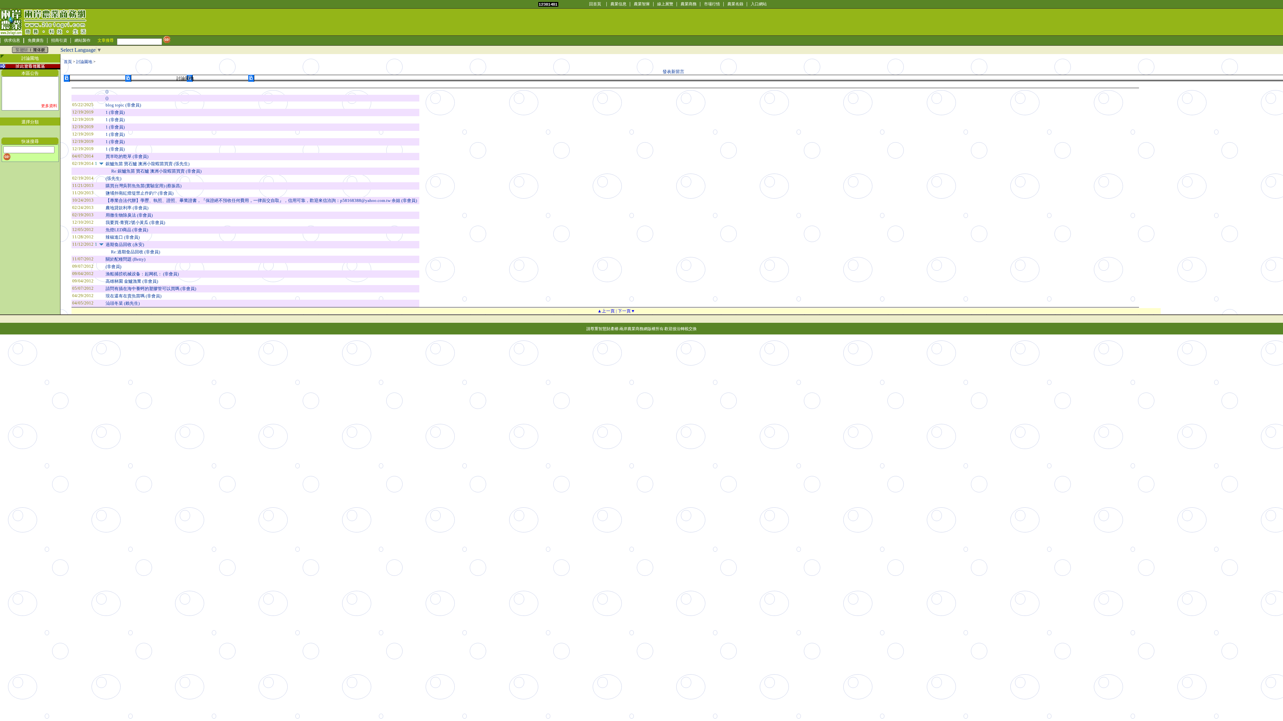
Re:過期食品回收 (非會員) (135, 251)
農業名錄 (735, 4)
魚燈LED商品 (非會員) (127, 229)
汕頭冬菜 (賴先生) (123, 303)
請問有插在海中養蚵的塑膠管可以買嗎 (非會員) (151, 288)
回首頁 (595, 4)
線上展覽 (665, 4)
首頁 (68, 61)
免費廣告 (36, 40)
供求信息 (12, 40)
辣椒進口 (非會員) (123, 237)
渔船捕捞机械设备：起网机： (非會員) (142, 273)
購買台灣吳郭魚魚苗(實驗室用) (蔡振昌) (143, 185)
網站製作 (83, 40)
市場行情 (712, 4)
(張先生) (113, 178)
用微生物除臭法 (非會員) (129, 215)
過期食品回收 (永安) (125, 244)
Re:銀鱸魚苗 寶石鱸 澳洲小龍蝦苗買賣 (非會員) (156, 171)
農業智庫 (642, 4)
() (107, 91)
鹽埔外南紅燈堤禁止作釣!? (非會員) (139, 193)
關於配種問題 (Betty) (125, 259)
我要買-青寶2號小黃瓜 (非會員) (135, 222)
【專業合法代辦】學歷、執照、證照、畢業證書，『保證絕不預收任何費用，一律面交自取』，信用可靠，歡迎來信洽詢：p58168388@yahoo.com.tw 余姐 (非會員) (261, 200)
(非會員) (113, 266)
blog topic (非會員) (123, 104)
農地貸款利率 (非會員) (127, 207)
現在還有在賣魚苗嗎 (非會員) (133, 295)
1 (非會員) (115, 112)
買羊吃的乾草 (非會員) (127, 156)
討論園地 (84, 61)
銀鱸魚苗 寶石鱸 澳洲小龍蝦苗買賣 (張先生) (147, 163)
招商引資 (59, 40)
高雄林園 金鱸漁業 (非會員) (132, 281)
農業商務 (689, 4)
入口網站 (759, 4)
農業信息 (618, 4)
